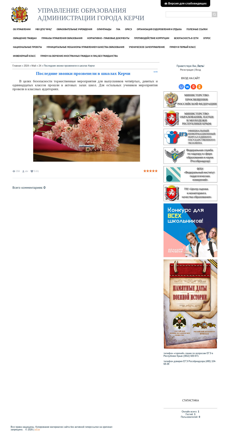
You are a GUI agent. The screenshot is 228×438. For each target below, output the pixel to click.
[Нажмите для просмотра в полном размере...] (88, 161)
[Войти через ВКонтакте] (187, 86)
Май (34, 65)
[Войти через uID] (181, 86)
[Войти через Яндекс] (193, 86)
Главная (16, 65)
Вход (198, 69)
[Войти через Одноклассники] (199, 86)
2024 (26, 65)
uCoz (37, 429)
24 (40, 65)
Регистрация (186, 69)
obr (26, 171)
